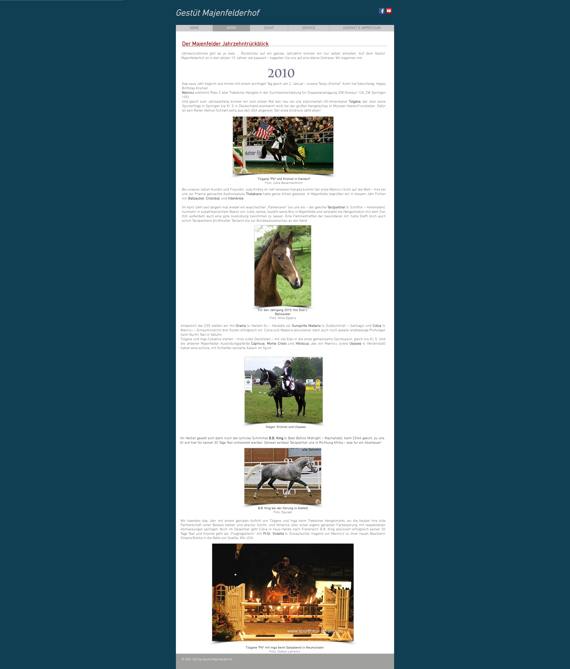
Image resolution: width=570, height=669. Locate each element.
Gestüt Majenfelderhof (217, 13)
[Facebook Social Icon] (382, 11)
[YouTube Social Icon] (389, 11)
